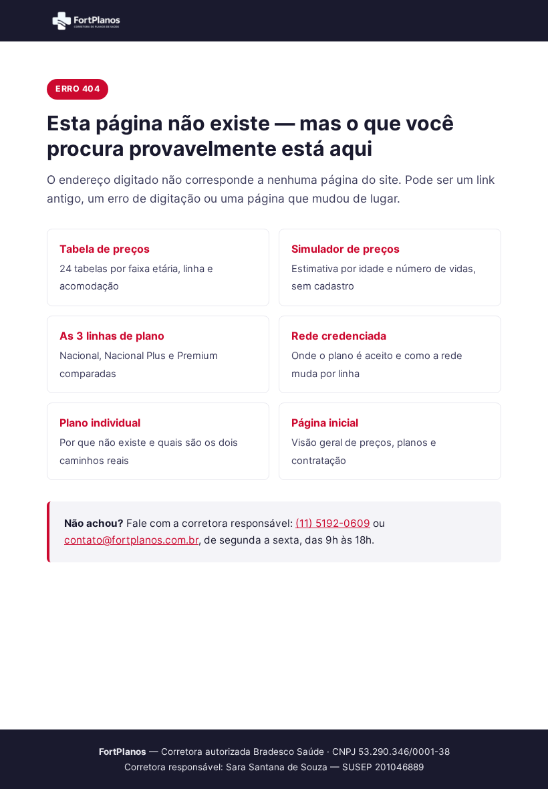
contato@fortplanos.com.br (131, 540)
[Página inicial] (87, 21)
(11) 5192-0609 (332, 523)
